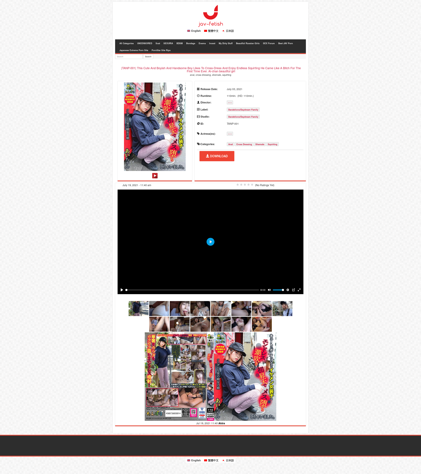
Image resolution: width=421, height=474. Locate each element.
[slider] (192, 290)
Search (148, 56)
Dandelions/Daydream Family (243, 109)
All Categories (126, 43)
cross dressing (244, 144)
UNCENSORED (144, 43)
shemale (259, 144)
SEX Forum (269, 43)
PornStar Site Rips (161, 50)
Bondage (190, 43)
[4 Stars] (248, 184)
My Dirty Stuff (226, 43)
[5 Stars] (252, 184)
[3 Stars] (245, 184)
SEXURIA (168, 43)
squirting (272, 144)
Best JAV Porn (285, 43)
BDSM (179, 43)
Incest (212, 43)
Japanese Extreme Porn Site (133, 50)
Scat (158, 43)
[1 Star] (237, 184)
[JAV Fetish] (210, 15)
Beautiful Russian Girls (248, 43)
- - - (230, 102)
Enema (202, 43)
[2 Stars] (241, 184)
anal (230, 144)
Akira (221, 423)
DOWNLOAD (218, 156)
